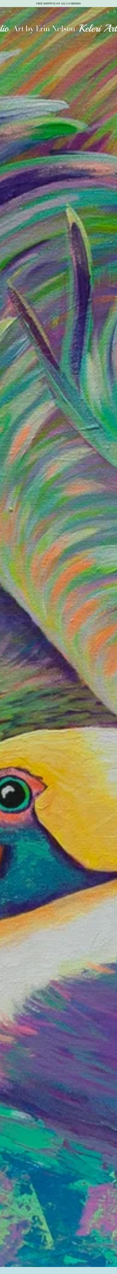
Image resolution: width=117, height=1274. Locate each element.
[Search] (10, 11)
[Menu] (3, 11)
